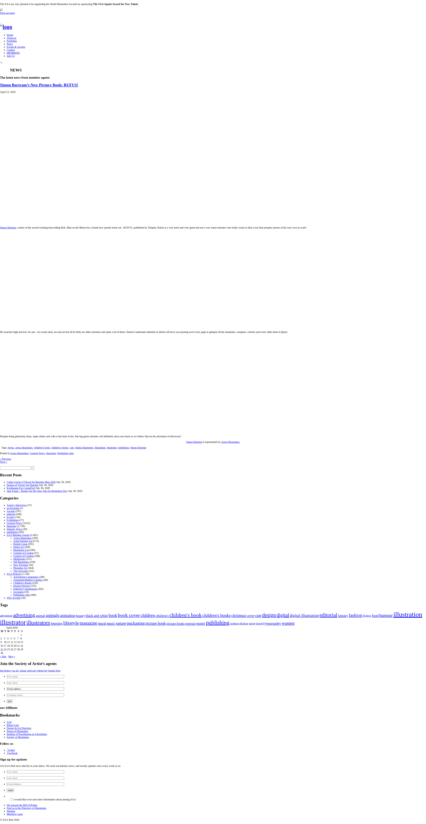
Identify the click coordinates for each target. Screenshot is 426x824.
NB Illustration (21, 562)
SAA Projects (14, 574)
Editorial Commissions (25, 589)
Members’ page (15, 814)
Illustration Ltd (21, 550)
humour (386, 615)
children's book (42, 447)
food (375, 616)
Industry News (14, 529)
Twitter (11, 750)
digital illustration (84, 447)
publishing (123, 447)
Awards (11, 511)
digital (283, 615)
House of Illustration (17, 731)
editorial (11, 514)
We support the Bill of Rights (22, 805)
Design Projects (21, 586)
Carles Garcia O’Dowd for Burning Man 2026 (31, 482)
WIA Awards (13, 597)
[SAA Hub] (11, 27)
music (111, 623)
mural (102, 623)
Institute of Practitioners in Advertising (27, 734)
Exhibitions (13, 520)
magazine (88, 623)
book (112, 615)
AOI (9, 722)
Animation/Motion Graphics (28, 580)
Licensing (18, 591)
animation (67, 615)
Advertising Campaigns (25, 577)
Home (10, 35)
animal (40, 615)
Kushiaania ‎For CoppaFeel (21, 488)
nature (121, 623)
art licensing (13, 508)
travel (260, 623)
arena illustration (24, 447)
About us (11, 38)
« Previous (5, 459)
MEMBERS (13, 53)
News (10, 44)
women (288, 623)
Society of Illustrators (18, 737)
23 (1, 649)
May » (11, 656)
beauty (80, 615)
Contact (11, 50)
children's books (59, 447)
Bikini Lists (13, 725)
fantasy (343, 616)
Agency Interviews (17, 505)
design (269, 615)
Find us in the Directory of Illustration (26, 808)
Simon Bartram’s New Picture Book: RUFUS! (39, 85)
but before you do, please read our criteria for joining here (30, 670)
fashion (355, 615)
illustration (100, 447)
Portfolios (12, 41)
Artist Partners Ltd (23, 541)
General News (37, 453)
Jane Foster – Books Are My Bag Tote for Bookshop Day (37, 491)
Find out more (7, 13)
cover (250, 616)
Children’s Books (22, 583)
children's (162, 615)
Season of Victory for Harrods (22, 485)
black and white (97, 616)
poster (200, 623)
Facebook (12, 753)
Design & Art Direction (19, 728)
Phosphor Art (20, 568)
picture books (175, 623)
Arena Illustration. (230, 442)
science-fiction (239, 623)
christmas (238, 615)
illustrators (38, 623)
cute (72, 447)
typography (272, 623)
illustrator (112, 447)
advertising (24, 615)
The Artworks (20, 571)
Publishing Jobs (65, 453)
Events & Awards (16, 47)
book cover (129, 615)
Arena (10, 447)
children (148, 615)
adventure (6, 615)
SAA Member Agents (18, 535)
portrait (190, 623)
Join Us (11, 56)
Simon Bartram (8, 227)
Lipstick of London (23, 553)
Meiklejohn (19, 559)
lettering (57, 623)
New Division (20, 565)
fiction (367, 615)
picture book (155, 623)
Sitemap (11, 811)
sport (252, 623)
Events (10, 517)
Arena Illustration (19, 453)
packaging (136, 623)
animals (52, 615)
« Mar (3, 656)
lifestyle (71, 623)
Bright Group (20, 544)
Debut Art (18, 547)
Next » (3, 462)
